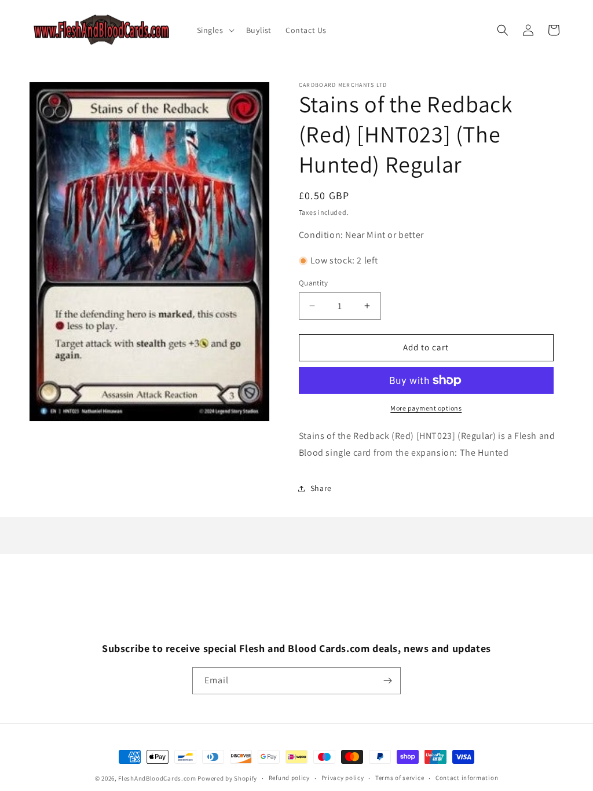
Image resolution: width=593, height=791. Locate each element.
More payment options (426, 408)
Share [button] (321, 488)
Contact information (466, 778)
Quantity (313, 283)
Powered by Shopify (227, 778)
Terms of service (399, 778)
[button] (214, 30)
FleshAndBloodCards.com (157, 778)
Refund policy (289, 778)
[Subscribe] (387, 680)
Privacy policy (342, 778)
